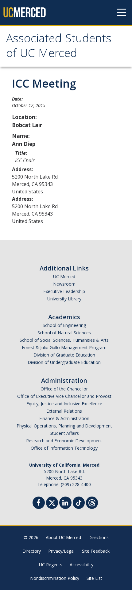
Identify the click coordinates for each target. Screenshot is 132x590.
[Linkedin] (65, 503)
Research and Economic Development (64, 441)
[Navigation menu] (121, 12)
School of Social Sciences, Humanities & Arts (64, 340)
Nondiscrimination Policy (54, 578)
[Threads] (91, 502)
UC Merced (64, 276)
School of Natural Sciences (64, 333)
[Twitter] (52, 502)
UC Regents (50, 564)
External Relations (64, 411)
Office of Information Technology (64, 448)
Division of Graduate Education (64, 355)
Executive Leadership (64, 291)
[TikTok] (78, 502)
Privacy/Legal (61, 551)
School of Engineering (64, 325)
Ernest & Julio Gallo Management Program (64, 347)
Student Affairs (64, 433)
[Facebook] (39, 503)
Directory (31, 551)
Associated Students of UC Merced (58, 47)
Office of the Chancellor (64, 389)
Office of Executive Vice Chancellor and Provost (64, 396)
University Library (64, 299)
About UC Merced (63, 537)
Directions (98, 537)
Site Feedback (96, 551)
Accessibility (81, 564)
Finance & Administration (64, 418)
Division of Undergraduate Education (64, 362)
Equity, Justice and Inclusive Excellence (64, 403)
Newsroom (64, 284)
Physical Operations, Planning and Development (64, 426)
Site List (94, 578)
